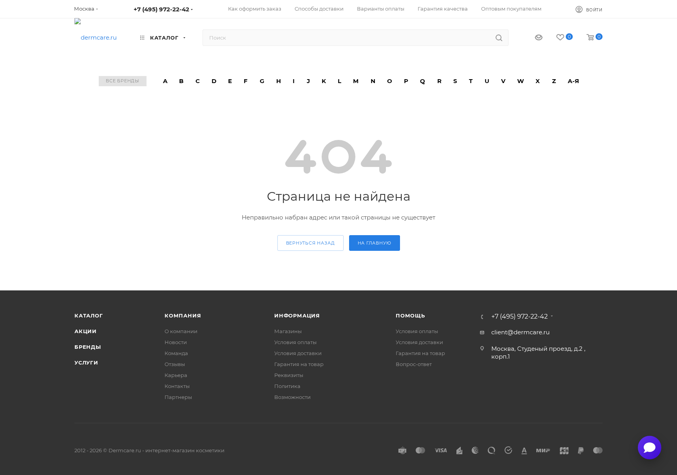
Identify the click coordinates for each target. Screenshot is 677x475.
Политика (287, 386)
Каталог (88, 315)
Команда (176, 353)
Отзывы (175, 364)
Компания (183, 315)
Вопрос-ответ (414, 364)
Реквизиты (288, 375)
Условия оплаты (295, 342)
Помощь (410, 315)
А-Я (573, 81)
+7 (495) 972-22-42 (161, 9)
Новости (176, 342)
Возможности (292, 397)
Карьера (176, 375)
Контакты (177, 386)
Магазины (288, 331)
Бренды (87, 347)
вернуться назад (310, 243)
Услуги (86, 362)
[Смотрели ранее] (532, 38)
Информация (297, 315)
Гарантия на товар (299, 364)
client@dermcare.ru (520, 332)
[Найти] (499, 37)
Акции (85, 331)
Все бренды (122, 80)
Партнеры (178, 397)
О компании (181, 331)
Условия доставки (298, 353)
